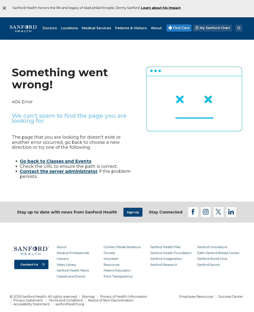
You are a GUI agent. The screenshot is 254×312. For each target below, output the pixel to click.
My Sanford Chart (214, 28)
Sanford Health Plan (165, 247)
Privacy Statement (28, 300)
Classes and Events (71, 276)
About (61, 247)
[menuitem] (49, 28)
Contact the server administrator (59, 171)
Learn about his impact (161, 8)
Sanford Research (163, 265)
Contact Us (29, 264)
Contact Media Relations (122, 247)
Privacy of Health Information (123, 296)
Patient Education (117, 270)
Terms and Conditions (65, 300)
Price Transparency (118, 276)
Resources (111, 265)
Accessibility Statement (31, 304)
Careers (62, 259)
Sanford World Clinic (212, 259)
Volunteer (111, 259)
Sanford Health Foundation (170, 253)
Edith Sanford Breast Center (218, 253)
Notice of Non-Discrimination (110, 300)
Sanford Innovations (212, 247)
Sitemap (88, 296)
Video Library (66, 265)
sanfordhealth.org (69, 304)
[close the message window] (4, 8)
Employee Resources (196, 296)
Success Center (230, 296)
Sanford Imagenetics (166, 259)
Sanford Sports (208, 265)
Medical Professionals (73, 253)
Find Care (181, 28)
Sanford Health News (73, 270)
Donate (109, 253)
